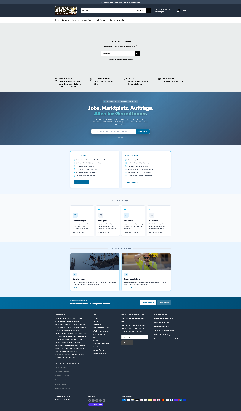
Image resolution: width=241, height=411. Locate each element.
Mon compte (159, 12)
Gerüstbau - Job (60, 367)
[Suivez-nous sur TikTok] (104, 400)
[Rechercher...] (137, 53)
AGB (94, 337)
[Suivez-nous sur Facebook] (89, 400)
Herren (74, 20)
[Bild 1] (118, 137)
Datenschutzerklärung (101, 328)
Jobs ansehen (131, 182)
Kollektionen (100, 20)
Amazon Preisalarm (61, 384)
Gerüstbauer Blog (99, 347)
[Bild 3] (122, 137)
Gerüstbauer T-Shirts (78, 333)
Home (57, 20)
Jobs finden (141, 131)
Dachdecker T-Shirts (62, 376)
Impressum (97, 325)
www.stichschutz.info (62, 388)
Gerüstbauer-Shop (73, 318)
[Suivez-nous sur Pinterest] (100, 400)
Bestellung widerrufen (100, 353)
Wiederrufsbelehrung (100, 331)
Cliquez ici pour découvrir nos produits (120, 59)
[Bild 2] (119, 137)
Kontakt (96, 340)
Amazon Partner (98, 350)
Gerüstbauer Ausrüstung (63, 372)
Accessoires (86, 20)
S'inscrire (127, 343)
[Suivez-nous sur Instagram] (96, 400)
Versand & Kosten (99, 334)
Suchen (95, 318)
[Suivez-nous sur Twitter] (93, 400)
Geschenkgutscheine (117, 20)
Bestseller (65, 20)
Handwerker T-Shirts (62, 380)
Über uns (96, 321)
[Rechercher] (148, 10)
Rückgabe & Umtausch (101, 344)
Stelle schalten (80, 182)
